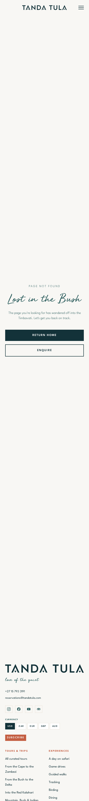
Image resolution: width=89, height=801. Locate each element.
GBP (43, 726)
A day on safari (59, 758)
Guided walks (58, 774)
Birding (53, 789)
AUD (54, 726)
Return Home (44, 335)
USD (10, 726)
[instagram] (9, 709)
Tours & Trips (16, 751)
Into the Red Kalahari (19, 792)
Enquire (44, 350)
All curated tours (16, 758)
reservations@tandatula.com (23, 698)
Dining (53, 797)
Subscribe (15, 737)
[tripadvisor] (38, 709)
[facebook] (18, 709)
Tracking (54, 782)
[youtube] (28, 709)
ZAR (21, 726)
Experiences (59, 751)
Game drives (57, 766)
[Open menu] (81, 7)
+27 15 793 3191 (15, 691)
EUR (32, 726)
